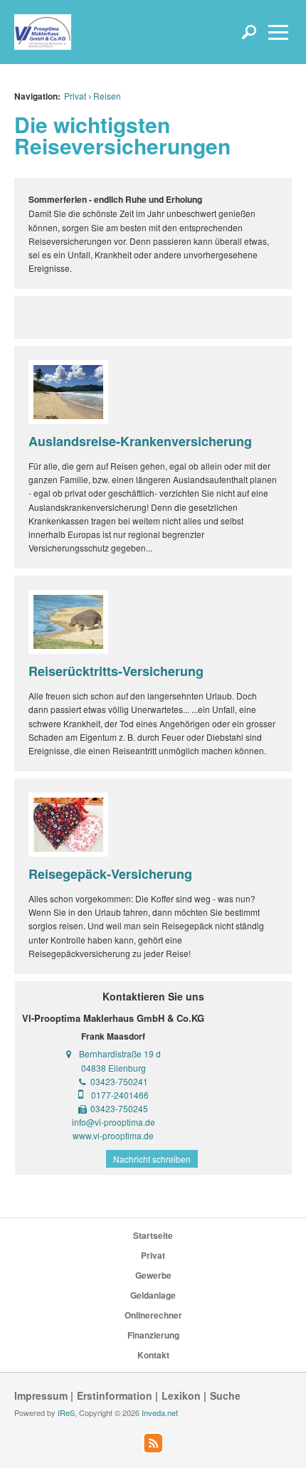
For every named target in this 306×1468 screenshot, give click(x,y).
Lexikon (181, 1395)
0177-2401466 (120, 1095)
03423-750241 (119, 1081)
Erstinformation (114, 1395)
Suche (225, 1395)
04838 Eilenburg (113, 1068)
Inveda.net (160, 1412)
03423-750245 (119, 1108)
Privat (75, 96)
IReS (66, 1412)
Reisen (107, 96)
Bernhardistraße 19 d (120, 1053)
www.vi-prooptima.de (113, 1135)
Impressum (41, 1395)
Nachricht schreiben (152, 1159)
